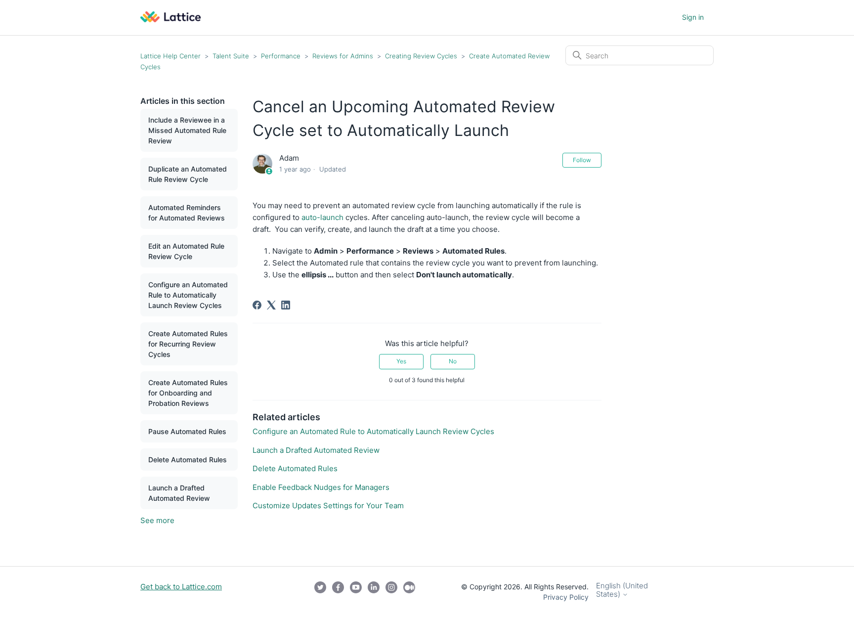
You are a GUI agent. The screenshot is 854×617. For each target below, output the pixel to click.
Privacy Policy (566, 597)
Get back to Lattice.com (181, 586)
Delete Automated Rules (187, 459)
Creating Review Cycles (421, 56)
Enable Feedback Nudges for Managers (321, 487)
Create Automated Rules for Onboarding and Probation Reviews (188, 392)
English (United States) (622, 590)
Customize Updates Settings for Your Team (328, 505)
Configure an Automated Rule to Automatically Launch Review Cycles (188, 294)
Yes (401, 361)
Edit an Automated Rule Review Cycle (186, 251)
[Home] (170, 19)
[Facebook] (257, 305)
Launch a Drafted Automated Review (179, 493)
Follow (582, 160)
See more (157, 520)
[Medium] (409, 591)
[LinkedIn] (285, 305)
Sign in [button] (693, 17)
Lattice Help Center (170, 56)
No (453, 361)
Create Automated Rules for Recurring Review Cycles (188, 343)
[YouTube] (356, 591)
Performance (281, 56)
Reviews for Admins (342, 56)
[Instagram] (391, 591)
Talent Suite (232, 56)
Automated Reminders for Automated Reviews (186, 212)
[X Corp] (271, 305)
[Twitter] (320, 591)
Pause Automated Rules (187, 431)
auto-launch (322, 217)
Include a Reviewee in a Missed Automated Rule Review (187, 130)
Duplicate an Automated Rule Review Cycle (187, 174)
